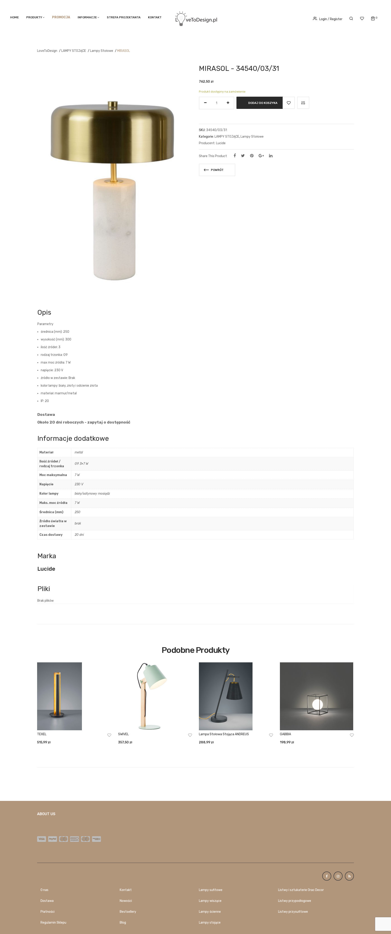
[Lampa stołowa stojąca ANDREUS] (236, 696)
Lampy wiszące (210, 901)
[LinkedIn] (270, 155)
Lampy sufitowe (210, 890)
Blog (123, 922)
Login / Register (330, 19)
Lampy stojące (210, 922)
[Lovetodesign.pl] (195, 18)
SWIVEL (123, 734)
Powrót (217, 170)
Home (14, 17)
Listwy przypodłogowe (294, 901)
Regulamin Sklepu (53, 922)
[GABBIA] (317, 696)
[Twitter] (243, 155)
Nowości (126, 901)
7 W (77, 475)
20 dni (79, 535)
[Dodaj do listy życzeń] (289, 103)
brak (78, 523)
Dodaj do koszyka (262, 103)
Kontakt (155, 17)
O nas (44, 890)
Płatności (48, 912)
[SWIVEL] (155, 696)
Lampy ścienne (210, 912)
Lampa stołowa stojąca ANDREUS (224, 734)
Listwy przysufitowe (293, 912)
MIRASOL (123, 51)
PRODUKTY (34, 17)
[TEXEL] (74, 696)
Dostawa (47, 901)
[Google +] (261, 155)
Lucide (221, 143)
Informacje (87, 17)
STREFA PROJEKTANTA (124, 17)
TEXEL (41, 734)
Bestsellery (128, 912)
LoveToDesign (47, 51)
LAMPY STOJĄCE (73, 51)
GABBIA (285, 734)
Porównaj (303, 103)
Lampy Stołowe (101, 51)
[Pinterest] (251, 155)
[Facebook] (235, 155)
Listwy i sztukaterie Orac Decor (301, 890)
